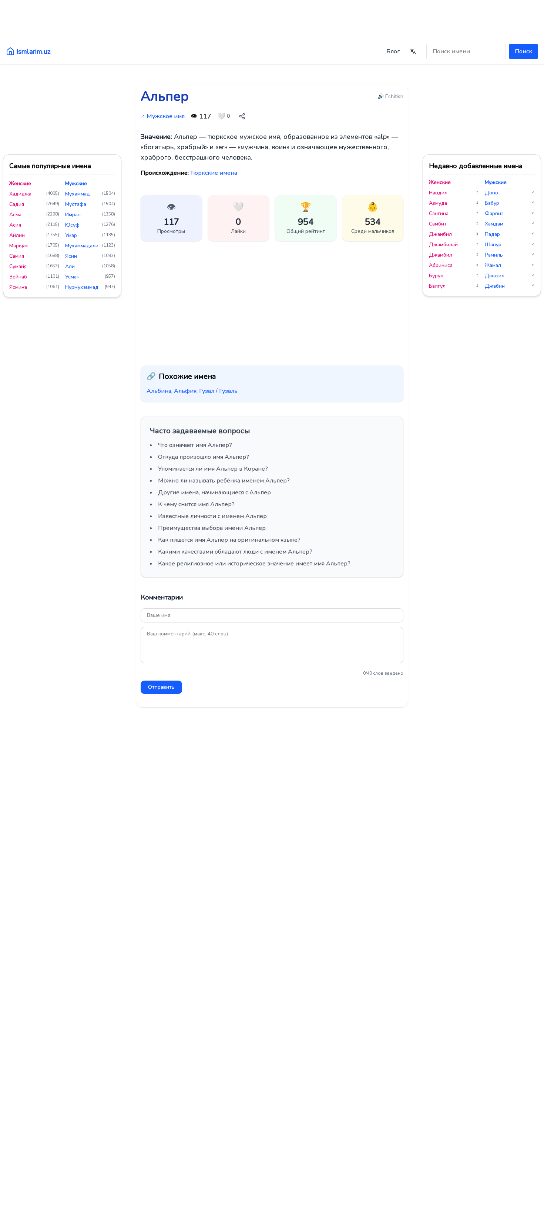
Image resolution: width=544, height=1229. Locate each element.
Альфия (185, 391)
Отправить (161, 687)
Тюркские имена (213, 173)
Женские (20, 183)
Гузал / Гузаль (218, 391)
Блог (393, 51)
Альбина (159, 391)
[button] (238, 218)
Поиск (523, 51)
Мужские (76, 183)
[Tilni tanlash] (413, 51)
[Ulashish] (242, 116)
